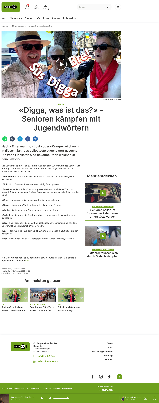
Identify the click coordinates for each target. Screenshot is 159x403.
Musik (4, 18)
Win (38, 18)
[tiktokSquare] (109, 376)
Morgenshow (16, 18)
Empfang (108, 355)
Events (46, 18)
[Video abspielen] (61, 64)
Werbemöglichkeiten (102, 351)
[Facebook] (27, 138)
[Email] (20, 138)
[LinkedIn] (35, 138)
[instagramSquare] (101, 376)
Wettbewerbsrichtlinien (62, 388)
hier (27, 260)
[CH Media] (105, 389)
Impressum (46, 388)
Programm (29, 18)
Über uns (56, 18)
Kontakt (109, 359)
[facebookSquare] (92, 376)
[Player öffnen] (154, 398)
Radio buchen (69, 18)
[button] (45, 7)
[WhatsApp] (4, 138)
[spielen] (42, 398)
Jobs (110, 347)
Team (110, 343)
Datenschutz (35, 388)
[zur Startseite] (10, 7)
